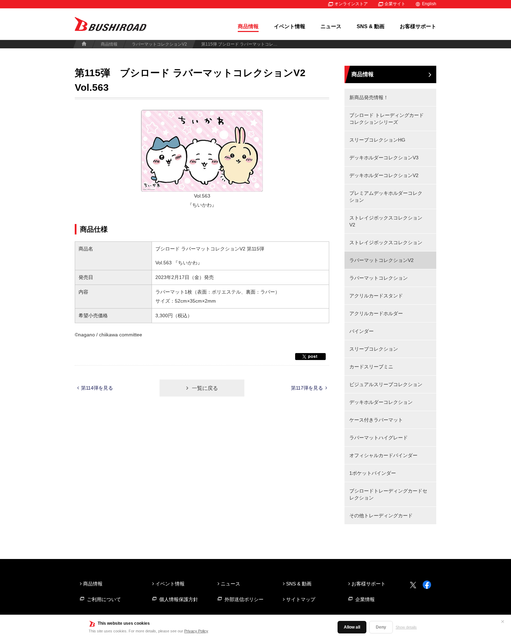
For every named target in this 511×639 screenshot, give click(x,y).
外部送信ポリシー (244, 599)
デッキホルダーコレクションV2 (384, 175)
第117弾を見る (307, 388)
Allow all (352, 627)
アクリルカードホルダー (376, 313)
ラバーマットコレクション (378, 278)
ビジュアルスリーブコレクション (385, 384)
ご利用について (104, 599)
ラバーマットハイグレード (378, 437)
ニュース (331, 26)
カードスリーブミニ (371, 366)
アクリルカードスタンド (376, 295)
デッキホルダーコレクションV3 (384, 157)
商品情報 (248, 26)
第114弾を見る (97, 388)
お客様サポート (418, 26)
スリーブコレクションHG (377, 140)
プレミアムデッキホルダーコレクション (385, 196)
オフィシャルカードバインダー (383, 455)
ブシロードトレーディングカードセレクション (388, 494)
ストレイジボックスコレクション (385, 242)
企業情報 (365, 599)
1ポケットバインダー (372, 473)
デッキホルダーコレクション (381, 402)
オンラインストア (351, 3)
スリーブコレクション (373, 349)
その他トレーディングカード (381, 515)
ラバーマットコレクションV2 (159, 44)
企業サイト (394, 3)
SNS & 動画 (370, 26)
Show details (406, 627)
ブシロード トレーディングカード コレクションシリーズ (386, 118)
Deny (381, 627)
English (429, 3)
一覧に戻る (205, 388)
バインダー (361, 331)
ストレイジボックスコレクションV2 (385, 221)
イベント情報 (289, 26)
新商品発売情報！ (368, 97)
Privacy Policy (196, 631)
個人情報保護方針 (178, 599)
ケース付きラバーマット (376, 420)
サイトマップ (300, 599)
